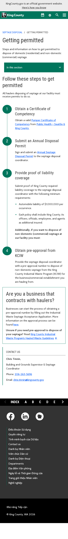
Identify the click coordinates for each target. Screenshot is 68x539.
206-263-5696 (23, 374)
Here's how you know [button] (34, 7)
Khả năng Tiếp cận (17, 507)
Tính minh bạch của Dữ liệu (23, 439)
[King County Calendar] (42, 15)
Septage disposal (12, 32)
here (15, 324)
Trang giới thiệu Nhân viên (22, 478)
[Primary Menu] (64, 15)
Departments (16, 463)
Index (15, 402)
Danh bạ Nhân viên (19, 449)
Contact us (14, 444)
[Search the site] (57, 15)
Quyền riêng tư (16, 434)
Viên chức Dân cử (18, 453)
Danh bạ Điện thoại (19, 458)
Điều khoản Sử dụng (19, 429)
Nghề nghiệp (15, 482)
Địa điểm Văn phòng (19, 468)
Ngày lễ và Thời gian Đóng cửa (25, 473)
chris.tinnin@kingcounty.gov (28, 379)
